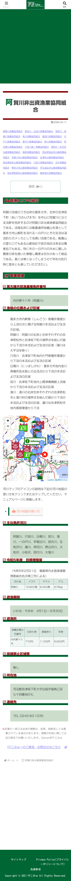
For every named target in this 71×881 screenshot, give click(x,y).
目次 (32, 186)
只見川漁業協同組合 (43, 162)
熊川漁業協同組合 (31, 136)
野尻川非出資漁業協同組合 (25, 168)
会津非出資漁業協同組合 (52, 157)
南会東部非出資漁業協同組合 (17, 162)
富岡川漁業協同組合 (52, 136)
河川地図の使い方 (27, 511)
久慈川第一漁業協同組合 (37, 147)
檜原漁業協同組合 (31, 152)
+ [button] (8, 420)
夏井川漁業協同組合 (32, 141)
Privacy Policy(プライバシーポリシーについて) (52, 861)
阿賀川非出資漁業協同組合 (25, 157)
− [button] (8, 426)
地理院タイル (61, 479)
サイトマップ (18, 859)
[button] (63, 598)
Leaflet (51, 479)
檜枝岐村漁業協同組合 (51, 173)
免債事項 (35, 869)
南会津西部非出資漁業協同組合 (22, 173)
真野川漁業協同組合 (13, 131)
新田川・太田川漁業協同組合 (39, 131)
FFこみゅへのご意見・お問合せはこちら (34, 747)
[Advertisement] (35, 46)
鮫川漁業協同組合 (53, 141)
